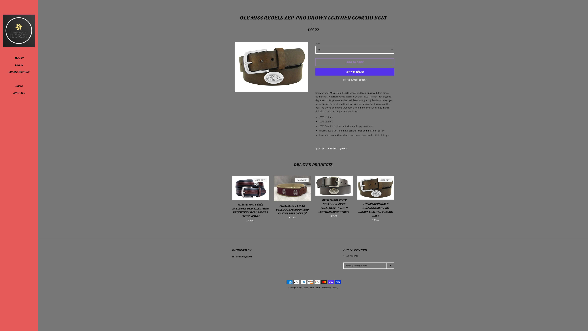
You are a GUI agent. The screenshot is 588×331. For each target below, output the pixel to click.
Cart (20, 58)
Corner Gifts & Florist (311, 287)
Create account (19, 71)
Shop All (19, 92)
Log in (19, 65)
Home (19, 86)
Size (317, 43)
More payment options (355, 79)
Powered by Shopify (330, 287)
